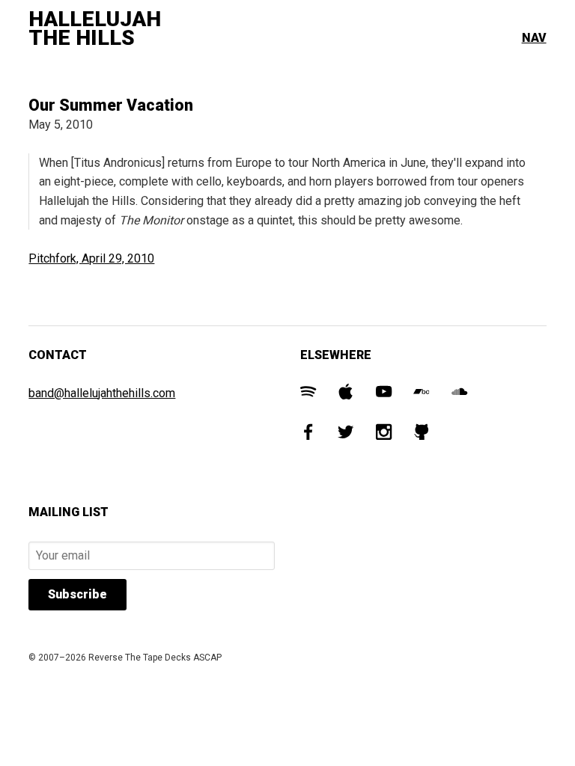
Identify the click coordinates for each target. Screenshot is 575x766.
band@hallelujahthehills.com (101, 393)
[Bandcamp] (421, 393)
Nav (534, 38)
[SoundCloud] (459, 393)
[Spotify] (308, 393)
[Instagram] (384, 434)
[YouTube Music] (384, 393)
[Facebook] (308, 434)
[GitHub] (421, 434)
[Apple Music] (345, 393)
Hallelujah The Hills (94, 29)
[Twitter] (345, 434)
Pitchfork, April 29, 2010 (91, 258)
